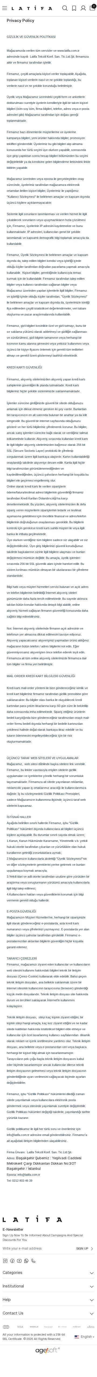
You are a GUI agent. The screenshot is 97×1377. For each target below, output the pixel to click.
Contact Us (13, 1313)
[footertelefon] (33, 1261)
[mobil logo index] (32, 7)
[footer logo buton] (48, 1218)
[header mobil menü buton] (4, 8)
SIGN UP (82, 1248)
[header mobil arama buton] (65, 8)
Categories (12, 1273)
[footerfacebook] (12, 1261)
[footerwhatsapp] (26, 1261)
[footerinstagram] (5, 1261)
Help (7, 1300)
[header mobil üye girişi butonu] (83, 8)
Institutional (13, 1286)
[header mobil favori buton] (74, 8)
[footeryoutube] (19, 1261)
